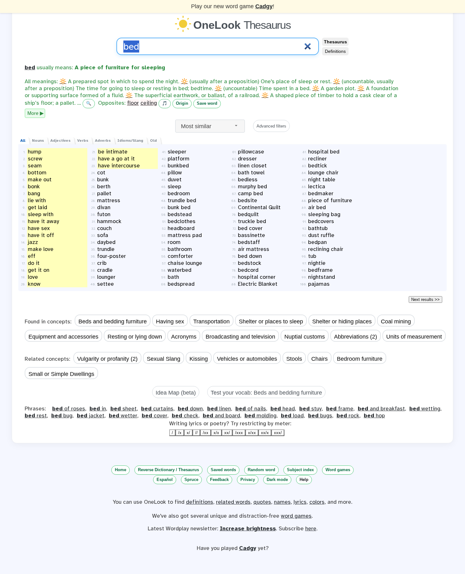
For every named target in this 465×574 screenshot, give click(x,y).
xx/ (227, 432)
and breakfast (381, 408)
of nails (250, 408)
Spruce (191, 479)
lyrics (300, 501)
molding (260, 415)
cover (154, 415)
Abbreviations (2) (355, 337)
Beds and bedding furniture (112, 321)
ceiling (148, 102)
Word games (338, 469)
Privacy (247, 479)
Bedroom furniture (359, 359)
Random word (261, 469)
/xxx (239, 432)
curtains (157, 408)
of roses (68, 408)
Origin (182, 103)
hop (374, 415)
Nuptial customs (304, 337)
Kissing (198, 359)
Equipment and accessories (63, 337)
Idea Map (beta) (176, 393)
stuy (310, 408)
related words (233, 501)
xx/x (265, 432)
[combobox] (210, 126)
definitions (199, 501)
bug (61, 415)
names (282, 501)
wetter (123, 415)
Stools (294, 359)
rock (348, 415)
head (282, 408)
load (292, 415)
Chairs (319, 359)
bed (30, 67)
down (190, 408)
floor (133, 102)
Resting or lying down (135, 337)
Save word (207, 103)
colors (317, 501)
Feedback (219, 479)
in (98, 408)
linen (219, 408)
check (185, 415)
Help (304, 479)
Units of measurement (414, 337)
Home (120, 469)
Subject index (300, 469)
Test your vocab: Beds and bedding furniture (266, 393)
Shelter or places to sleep (271, 321)
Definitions (335, 51)
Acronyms (183, 337)
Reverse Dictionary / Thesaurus (168, 469)
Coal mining (396, 321)
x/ (188, 432)
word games (296, 515)
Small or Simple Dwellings (61, 374)
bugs (320, 415)
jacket (90, 415)
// (196, 432)
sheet (123, 408)
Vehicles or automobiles (247, 359)
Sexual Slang (163, 359)
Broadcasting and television (240, 337)
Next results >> (425, 299)
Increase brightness (248, 528)
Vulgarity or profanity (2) (107, 359)
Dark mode (277, 479)
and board (221, 415)
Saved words (223, 469)
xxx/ (278, 432)
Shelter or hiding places (342, 321)
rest (36, 415)
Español (165, 479)
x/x (216, 432)
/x (180, 432)
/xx (205, 432)
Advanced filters (271, 126)
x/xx (252, 432)
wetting (424, 408)
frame (339, 408)
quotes (262, 501)
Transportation (211, 321)
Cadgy (264, 6)
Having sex (170, 321)
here (310, 528)
